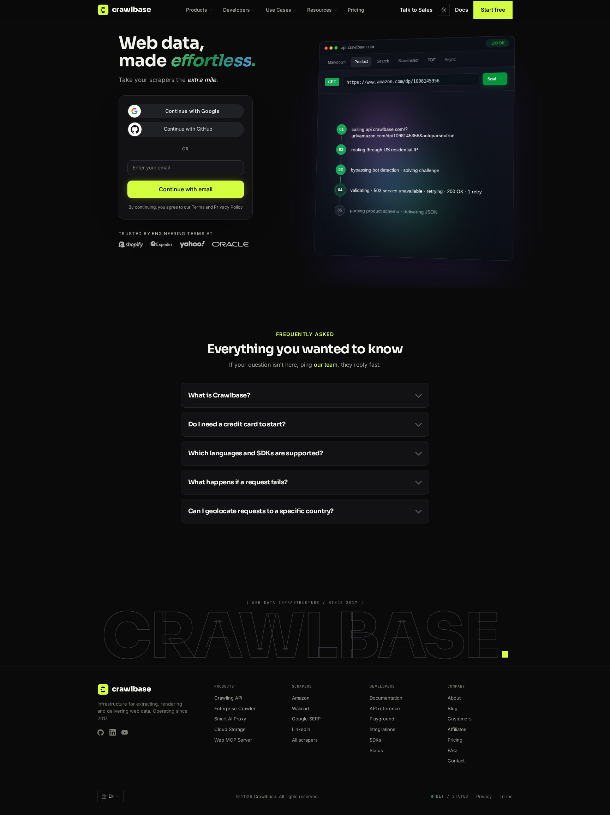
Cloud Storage (230, 729)
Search (383, 61)
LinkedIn (301, 729)
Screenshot (408, 60)
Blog (453, 708)
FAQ (452, 750)
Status (376, 750)
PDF (431, 60)
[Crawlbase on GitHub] (100, 732)
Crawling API (228, 698)
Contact (456, 760)
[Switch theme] (444, 10)
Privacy (484, 796)
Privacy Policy (228, 207)
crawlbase (131, 9)
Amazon (301, 698)
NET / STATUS (452, 796)
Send (492, 79)
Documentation (386, 698)
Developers (236, 10)
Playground (382, 718)
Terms (198, 207)
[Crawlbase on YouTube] (124, 732)
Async (450, 59)
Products (196, 10)
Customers (460, 718)
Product (361, 61)
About (454, 698)
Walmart (300, 708)
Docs (461, 9)
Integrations (382, 729)
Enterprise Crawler (235, 708)
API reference (385, 708)
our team (325, 364)
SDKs (375, 740)
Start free (493, 9)
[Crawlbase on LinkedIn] (112, 732)
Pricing (356, 10)
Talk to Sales (416, 9)
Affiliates (457, 729)
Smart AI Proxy (230, 718)
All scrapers (305, 740)
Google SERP (306, 718)
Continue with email (186, 189)
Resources (319, 10)
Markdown (337, 62)
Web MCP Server (233, 740)
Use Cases (278, 10)
